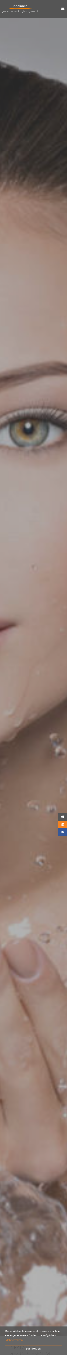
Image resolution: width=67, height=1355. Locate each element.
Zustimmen (33, 1348)
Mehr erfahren (14, 1340)
